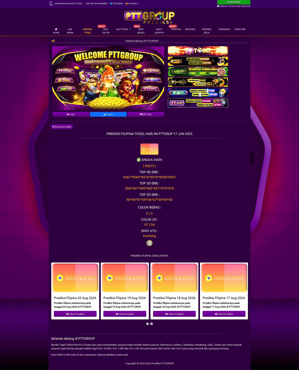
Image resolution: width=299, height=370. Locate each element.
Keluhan (190, 29)
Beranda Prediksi (62, 126)
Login (72, 114)
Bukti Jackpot (159, 31)
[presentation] (147, 324)
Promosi (176, 29)
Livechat (132, 3)
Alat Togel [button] (122, 29)
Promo (109, 114)
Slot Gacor (105, 31)
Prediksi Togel (87, 31)
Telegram (117, 3)
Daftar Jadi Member (96, 3)
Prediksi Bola (206, 31)
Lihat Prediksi (76, 313)
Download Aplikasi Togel (69, 3)
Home (56, 32)
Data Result (141, 31)
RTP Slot (147, 114)
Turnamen (224, 29)
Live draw (70, 31)
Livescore (240, 29)
